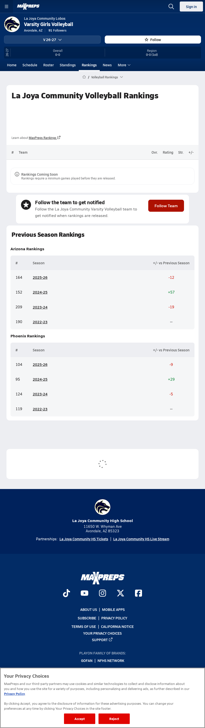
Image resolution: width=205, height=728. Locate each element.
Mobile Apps (113, 609)
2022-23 (40, 321)
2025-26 (40, 277)
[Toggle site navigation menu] (6, 6)
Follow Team (166, 205)
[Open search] (171, 6)
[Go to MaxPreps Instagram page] (102, 593)
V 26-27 (49, 39)
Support (100, 639)
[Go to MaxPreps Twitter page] (120, 593)
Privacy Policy (114, 618)
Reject (114, 718)
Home (11, 64)
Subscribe (87, 618)
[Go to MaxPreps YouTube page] (84, 593)
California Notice (117, 626)
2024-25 (40, 292)
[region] (102, 698)
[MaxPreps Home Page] (84, 77)
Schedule (29, 64)
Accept (79, 718)
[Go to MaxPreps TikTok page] (66, 593)
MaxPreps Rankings (42, 138)
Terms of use (84, 626)
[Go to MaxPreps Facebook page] (138, 593)
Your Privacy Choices (102, 633)
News (107, 64)
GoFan (86, 660)
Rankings (89, 64)
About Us (88, 609)
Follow (155, 39)
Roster (48, 64)
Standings (68, 64)
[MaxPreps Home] (28, 6)
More (122, 64)
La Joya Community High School (102, 520)
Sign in (191, 6)
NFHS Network (111, 660)
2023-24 (40, 307)
